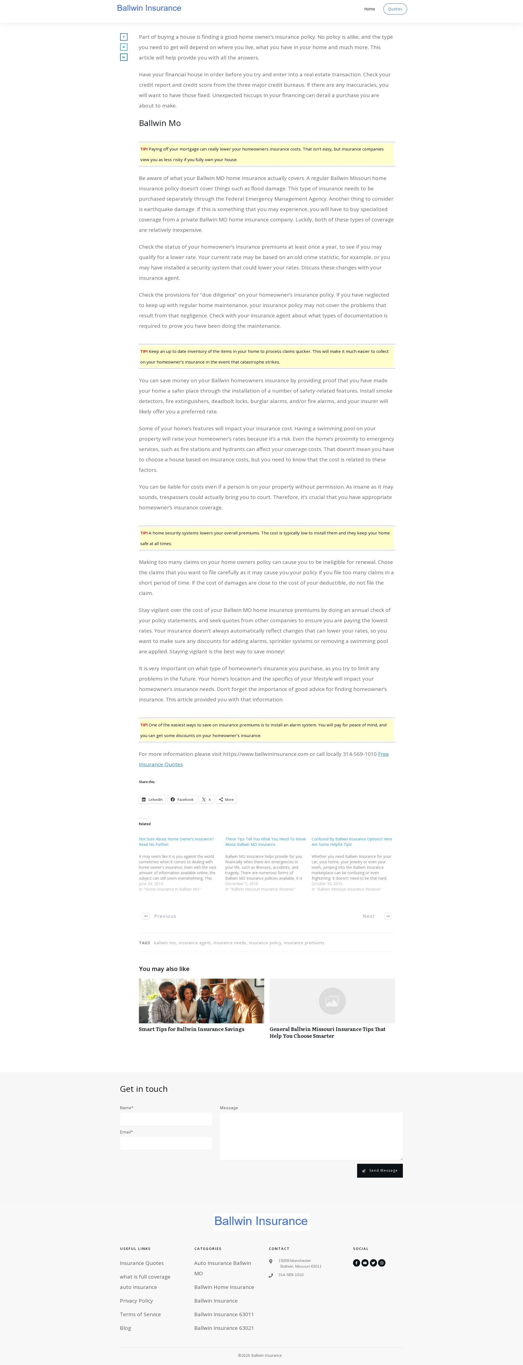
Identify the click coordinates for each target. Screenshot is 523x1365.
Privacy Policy (136, 1300)
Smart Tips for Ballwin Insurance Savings (201, 1012)
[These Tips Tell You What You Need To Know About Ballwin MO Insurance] (268, 867)
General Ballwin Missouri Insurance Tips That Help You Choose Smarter (332, 1012)
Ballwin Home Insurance (224, 1287)
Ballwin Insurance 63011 (224, 1314)
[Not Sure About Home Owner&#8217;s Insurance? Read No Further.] (182, 867)
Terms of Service (140, 1314)
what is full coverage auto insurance (145, 1282)
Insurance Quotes (142, 1263)
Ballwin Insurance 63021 (224, 1327)
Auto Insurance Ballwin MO (222, 1268)
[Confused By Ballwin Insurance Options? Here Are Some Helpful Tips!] (355, 867)
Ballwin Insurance (216, 1300)
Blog (125, 1327)
